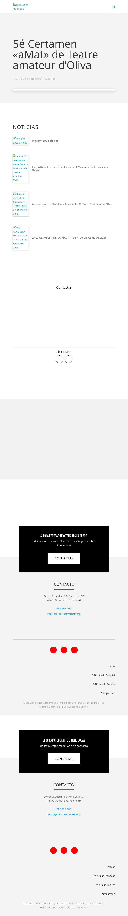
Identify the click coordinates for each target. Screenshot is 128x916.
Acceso (111, 866)
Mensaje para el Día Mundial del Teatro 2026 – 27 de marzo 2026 (72, 204)
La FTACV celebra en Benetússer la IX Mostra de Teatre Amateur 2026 (70, 168)
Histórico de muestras (27, 79)
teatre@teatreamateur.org (64, 613)
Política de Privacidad (104, 875)
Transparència (108, 693)
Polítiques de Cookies (104, 684)
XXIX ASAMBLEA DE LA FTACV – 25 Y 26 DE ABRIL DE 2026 (69, 238)
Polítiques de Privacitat (103, 675)
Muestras (50, 79)
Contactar (64, 287)
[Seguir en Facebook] (59, 359)
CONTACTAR (64, 558)
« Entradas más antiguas (26, 463)
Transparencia (108, 893)
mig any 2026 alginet (45, 141)
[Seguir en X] (68, 359)
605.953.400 (64, 608)
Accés (112, 666)
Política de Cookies (105, 884)
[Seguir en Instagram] (74, 650)
